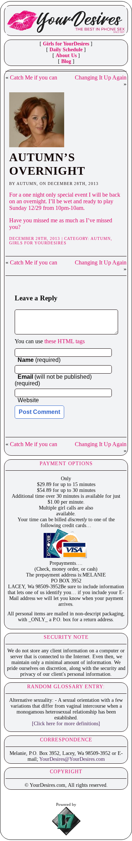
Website (28, 400)
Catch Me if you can (33, 77)
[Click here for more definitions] (66, 723)
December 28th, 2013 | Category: (50, 238)
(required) (39, 360)
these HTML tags (64, 341)
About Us (66, 55)
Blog (66, 61)
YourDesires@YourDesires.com (72, 759)
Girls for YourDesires (66, 44)
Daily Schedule (66, 49)
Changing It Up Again (100, 77)
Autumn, (101, 238)
